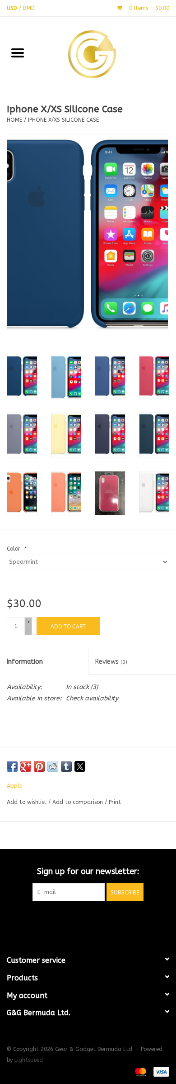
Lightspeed (28, 1060)
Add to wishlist (27, 802)
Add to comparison (78, 802)
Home (14, 120)
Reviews (111, 662)
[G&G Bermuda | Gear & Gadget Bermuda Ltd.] (105, 53)
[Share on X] (79, 766)
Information (25, 662)
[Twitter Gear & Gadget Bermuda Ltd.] (88, 920)
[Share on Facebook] (12, 766)
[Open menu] (17, 52)
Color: (16, 549)
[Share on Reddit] (52, 766)
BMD (29, 8)
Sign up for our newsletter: (88, 871)
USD (13, 8)
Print (115, 802)
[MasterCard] (140, 1071)
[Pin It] (39, 766)
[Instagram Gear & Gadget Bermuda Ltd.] (104, 920)
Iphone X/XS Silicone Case (63, 120)
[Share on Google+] (25, 766)
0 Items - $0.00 (148, 8)
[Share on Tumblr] (66, 766)
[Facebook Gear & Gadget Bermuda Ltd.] (72, 920)
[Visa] (159, 1071)
